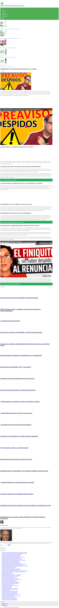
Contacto (3, 19)
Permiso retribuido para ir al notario (7, 572)
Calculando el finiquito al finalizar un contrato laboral (9, 576)
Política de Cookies (5, 605)
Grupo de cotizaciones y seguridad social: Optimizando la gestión (11, 579)
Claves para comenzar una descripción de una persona (10, 583)
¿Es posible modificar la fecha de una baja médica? (9, 592)
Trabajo (3, 13)
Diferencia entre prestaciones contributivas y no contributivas (11, 575)
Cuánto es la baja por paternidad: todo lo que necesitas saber (11, 582)
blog (2, 71)
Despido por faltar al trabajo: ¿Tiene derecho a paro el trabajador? (11, 574)
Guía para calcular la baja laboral (7, 587)
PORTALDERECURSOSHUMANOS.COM (12, 5)
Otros (4, 15)
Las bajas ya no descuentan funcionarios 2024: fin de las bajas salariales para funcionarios (15, 570)
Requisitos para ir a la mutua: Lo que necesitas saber (9, 593)
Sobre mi (3, 18)
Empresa (3, 10)
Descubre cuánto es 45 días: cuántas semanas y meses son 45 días (12, 559)
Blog (2, 17)
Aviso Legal (3, 604)
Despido (5, 11)
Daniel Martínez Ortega (4, 525)
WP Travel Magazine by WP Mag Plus (13, 607)
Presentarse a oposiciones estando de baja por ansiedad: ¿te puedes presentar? (14, 571)
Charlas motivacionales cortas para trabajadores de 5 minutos (11, 562)
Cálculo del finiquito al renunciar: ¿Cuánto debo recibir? (10, 578)
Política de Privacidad (5, 603)
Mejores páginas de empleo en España (7, 584)
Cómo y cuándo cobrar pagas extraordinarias (8, 580)
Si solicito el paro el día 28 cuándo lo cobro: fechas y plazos (11, 569)
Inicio (2, 9)
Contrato (5, 12)
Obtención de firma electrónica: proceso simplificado (10, 588)
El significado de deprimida (6, 590)
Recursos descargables (5, 14)
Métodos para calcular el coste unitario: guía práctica (10, 581)
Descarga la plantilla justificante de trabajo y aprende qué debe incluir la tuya (13, 557)
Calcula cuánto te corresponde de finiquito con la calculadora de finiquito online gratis (10, 28)
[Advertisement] (26, 102)
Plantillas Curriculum (4, 16)
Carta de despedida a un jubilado (7, 586)
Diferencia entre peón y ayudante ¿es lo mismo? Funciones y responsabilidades (13, 560)
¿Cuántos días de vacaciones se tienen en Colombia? (10, 591)
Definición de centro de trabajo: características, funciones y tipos (11, 558)
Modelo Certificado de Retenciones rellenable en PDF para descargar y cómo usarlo (10, 38)
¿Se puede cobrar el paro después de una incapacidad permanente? (8, 47)
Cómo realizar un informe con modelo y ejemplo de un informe (7, 66)
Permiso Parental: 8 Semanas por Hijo (7, 573)
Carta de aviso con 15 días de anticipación (8, 577)
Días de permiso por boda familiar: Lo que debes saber (10, 585)
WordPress (5, 607)
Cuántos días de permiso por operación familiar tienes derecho (7, 57)
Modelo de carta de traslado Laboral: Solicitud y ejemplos (10, 561)
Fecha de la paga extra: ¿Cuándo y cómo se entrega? (10, 589)
